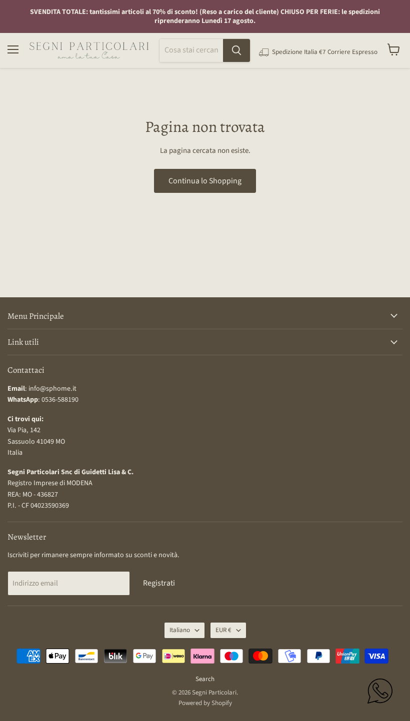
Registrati (159, 583)
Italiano (180, 630)
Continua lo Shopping (205, 180)
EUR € (224, 630)
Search (205, 679)
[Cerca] (236, 50)
